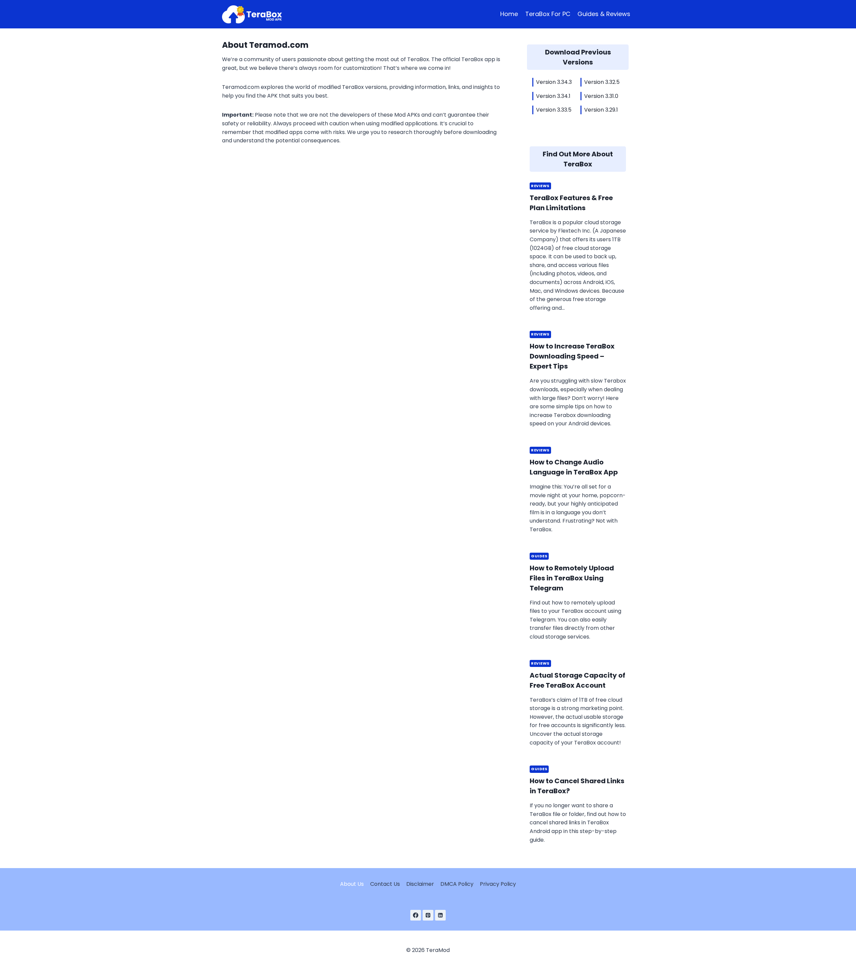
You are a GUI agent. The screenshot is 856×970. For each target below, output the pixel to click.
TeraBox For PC (547, 14)
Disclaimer (420, 884)
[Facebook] (415, 915)
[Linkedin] (440, 915)
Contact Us (385, 884)
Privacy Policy (498, 884)
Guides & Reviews (603, 14)
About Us (352, 884)
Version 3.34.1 (553, 96)
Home (509, 14)
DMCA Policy (456, 884)
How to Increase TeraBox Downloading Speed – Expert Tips (572, 356)
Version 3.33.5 (553, 110)
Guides (539, 556)
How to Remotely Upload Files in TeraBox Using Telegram (572, 578)
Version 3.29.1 (601, 110)
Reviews (540, 185)
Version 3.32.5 (602, 82)
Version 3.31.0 (601, 96)
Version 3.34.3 (554, 82)
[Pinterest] (428, 915)
